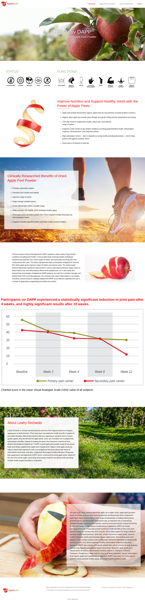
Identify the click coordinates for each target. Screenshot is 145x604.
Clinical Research (126, 4)
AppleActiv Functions (107, 4)
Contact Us (129, 587)
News (139, 4)
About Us (91, 4)
